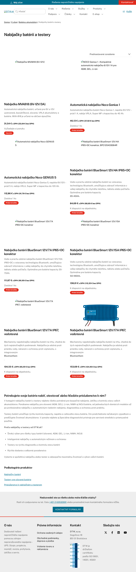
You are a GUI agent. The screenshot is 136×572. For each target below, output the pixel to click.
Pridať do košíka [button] (77, 130)
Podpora (52, 14)
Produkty (97, 8)
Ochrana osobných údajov (50, 533)
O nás (51, 8)
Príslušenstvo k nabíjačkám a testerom (23, 485)
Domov (7, 22)
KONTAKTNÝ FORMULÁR (68, 509)
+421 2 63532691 (58, 502)
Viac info (9, 133)
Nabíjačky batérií (12, 474)
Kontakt (83, 14)
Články (68, 14)
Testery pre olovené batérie (17, 479)
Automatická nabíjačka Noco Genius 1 (95, 105)
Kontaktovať (127, 2)
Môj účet (18, 2)
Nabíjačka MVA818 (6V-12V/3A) (24, 104)
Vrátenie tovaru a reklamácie (45, 547)
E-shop (96, 14)
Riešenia (66, 8)
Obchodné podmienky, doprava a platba (48, 539)
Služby (81, 8)
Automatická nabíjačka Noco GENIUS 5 (30, 177)
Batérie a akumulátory (28, 22)
